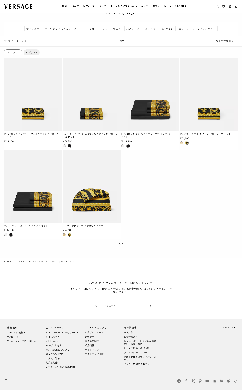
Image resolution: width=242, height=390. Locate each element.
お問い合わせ (53, 341)
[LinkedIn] (214, 381)
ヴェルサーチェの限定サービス (62, 332)
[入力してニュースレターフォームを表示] (150, 306)
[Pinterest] (200, 381)
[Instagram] (179, 381)
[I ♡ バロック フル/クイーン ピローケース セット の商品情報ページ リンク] (209, 94)
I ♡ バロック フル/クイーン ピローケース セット (205, 134)
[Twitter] (193, 381)
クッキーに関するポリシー (138, 364)
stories (180, 6)
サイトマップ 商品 (94, 353)
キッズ (144, 6)
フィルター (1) (17, 41)
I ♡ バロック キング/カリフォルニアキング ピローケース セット (31, 136)
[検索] (217, 6)
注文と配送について (56, 353)
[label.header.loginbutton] (230, 6)
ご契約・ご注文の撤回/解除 (60, 366)
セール (167, 6)
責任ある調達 (92, 341)
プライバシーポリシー (135, 352)
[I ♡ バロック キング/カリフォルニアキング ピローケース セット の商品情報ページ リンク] (33, 94)
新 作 (64, 6)
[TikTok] (235, 381)
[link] (10, 261)
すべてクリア (13, 52)
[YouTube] (207, 381)
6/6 (121, 244)
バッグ (75, 6)
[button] (236, 6)
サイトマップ (92, 349)
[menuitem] (64, 6)
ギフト (156, 6)
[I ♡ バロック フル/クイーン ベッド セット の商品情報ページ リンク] (33, 186)
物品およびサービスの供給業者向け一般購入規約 (140, 343)
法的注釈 (128, 332)
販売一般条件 (131, 336)
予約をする (13, 336)
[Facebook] (186, 381)
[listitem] (32, 28)
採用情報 (89, 345)
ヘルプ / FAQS (53, 345)
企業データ (91, 336)
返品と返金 (52, 362)
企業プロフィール (94, 332)
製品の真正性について (57, 349)
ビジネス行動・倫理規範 (136, 348)
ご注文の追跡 (53, 358)
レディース (89, 6)
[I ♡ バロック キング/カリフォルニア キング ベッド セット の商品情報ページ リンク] (150, 94)
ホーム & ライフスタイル (123, 6)
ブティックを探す (16, 332)
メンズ (102, 6)
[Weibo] (228, 381)
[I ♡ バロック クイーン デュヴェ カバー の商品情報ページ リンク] (92, 186)
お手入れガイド (54, 336)
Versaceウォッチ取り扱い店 (21, 341)
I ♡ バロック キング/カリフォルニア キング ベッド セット (148, 136)
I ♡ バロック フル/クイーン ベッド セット (26, 225)
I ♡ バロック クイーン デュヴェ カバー (83, 225)
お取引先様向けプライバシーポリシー (140, 358)
